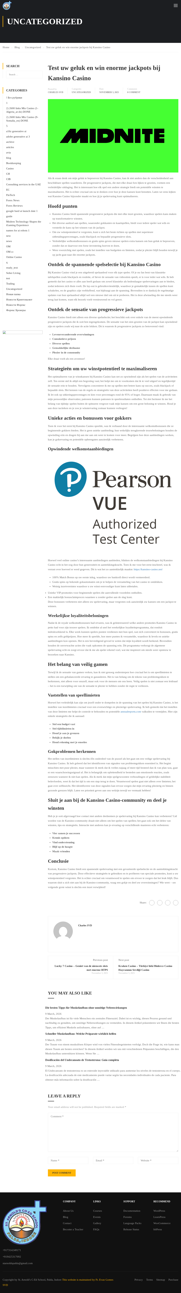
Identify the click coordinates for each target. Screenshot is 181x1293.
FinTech (10, 195)
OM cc (10, 251)
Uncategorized (81, 92)
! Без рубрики (14, 97)
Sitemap (160, 1279)
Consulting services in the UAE (23, 184)
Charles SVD (55, 92)
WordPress (159, 1210)
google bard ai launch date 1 (22, 211)
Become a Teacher (73, 1229)
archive (10, 141)
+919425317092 (12, 1256)
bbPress (157, 1229)
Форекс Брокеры (16, 310)
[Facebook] (151, 902)
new (8, 235)
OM (8, 246)
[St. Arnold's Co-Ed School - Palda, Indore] (7, 5)
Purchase (173, 1279)
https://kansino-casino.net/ (148, 569)
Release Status (131, 1229)
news (9, 241)
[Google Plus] (159, 902)
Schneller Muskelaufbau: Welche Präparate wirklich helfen (80, 1033)
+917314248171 (12, 1250)
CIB (8, 179)
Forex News (12, 200)
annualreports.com (131, 711)
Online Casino (14, 257)
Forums (127, 1217)
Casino (10, 168)
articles (10, 147)
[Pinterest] (175, 902)
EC (8, 189)
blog (8, 157)
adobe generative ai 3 (18, 136)
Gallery (97, 1223)
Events (97, 1217)
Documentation (131, 1210)
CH (8, 173)
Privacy (139, 1279)
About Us (68, 1210)
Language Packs (132, 1223)
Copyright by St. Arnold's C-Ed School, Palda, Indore (32, 1279)
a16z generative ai (16, 131)
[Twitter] (167, 902)
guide (9, 216)
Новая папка (13, 294)
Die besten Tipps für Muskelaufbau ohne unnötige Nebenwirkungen (86, 1007)
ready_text (12, 267)
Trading (10, 283)
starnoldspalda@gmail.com (18, 1263)
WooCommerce (162, 1223)
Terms (149, 1279)
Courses (97, 1210)
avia (8, 152)
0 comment (133, 92)
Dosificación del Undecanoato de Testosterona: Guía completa (82, 1059)
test (8, 278)
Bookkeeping (13, 163)
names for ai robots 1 (18, 230)
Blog (65, 1217)
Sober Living (13, 273)
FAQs (96, 1229)
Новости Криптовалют (19, 299)
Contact (67, 1223)
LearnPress (159, 1217)
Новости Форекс (15, 304)
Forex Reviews (14, 205)
